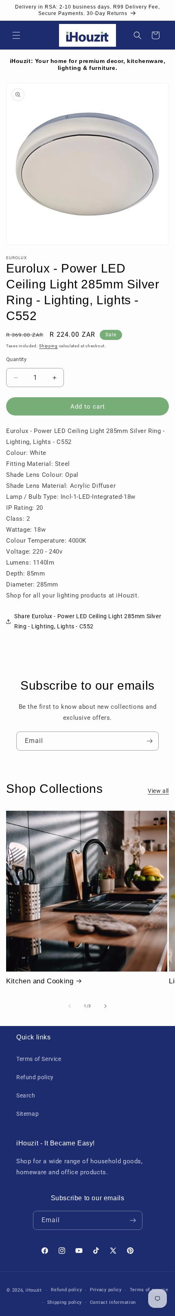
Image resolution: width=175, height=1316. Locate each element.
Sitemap (27, 1113)
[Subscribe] (149, 741)
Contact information (113, 1302)
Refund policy (35, 1077)
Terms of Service (38, 1059)
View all (158, 791)
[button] (16, 35)
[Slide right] (105, 1006)
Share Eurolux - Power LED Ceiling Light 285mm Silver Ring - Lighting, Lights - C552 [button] (87, 621)
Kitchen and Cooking (39, 981)
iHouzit (34, 1290)
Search (25, 1095)
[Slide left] (70, 1006)
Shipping (48, 346)
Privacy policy (106, 1289)
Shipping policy (64, 1302)
